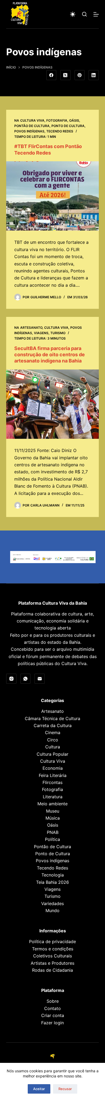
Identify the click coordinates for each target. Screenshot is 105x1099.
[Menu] (96, 14)
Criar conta (52, 1015)
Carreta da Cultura (53, 725)
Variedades (52, 903)
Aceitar (39, 1089)
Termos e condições (52, 948)
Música (53, 818)
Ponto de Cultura (68, 126)
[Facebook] (51, 75)
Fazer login (52, 1022)
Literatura (52, 796)
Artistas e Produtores (52, 963)
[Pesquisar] (84, 14)
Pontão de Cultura (32, 126)
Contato (52, 1008)
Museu (52, 811)
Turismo (57, 333)
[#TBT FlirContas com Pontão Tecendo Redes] (52, 196)
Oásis (74, 120)
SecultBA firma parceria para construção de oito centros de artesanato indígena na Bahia (49, 354)
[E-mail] (39, 679)
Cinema (52, 732)
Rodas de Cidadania (52, 970)
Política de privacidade (52, 941)
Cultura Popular (52, 754)
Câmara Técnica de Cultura (52, 718)
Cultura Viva (32, 120)
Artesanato (31, 328)
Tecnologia (52, 875)
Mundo (53, 910)
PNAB (52, 832)
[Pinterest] (80, 75)
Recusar (65, 1089)
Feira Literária (52, 775)
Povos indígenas (29, 131)
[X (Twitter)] (65, 75)
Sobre (53, 1001)
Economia (53, 768)
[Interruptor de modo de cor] (72, 14)
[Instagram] (11, 679)
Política (52, 839)
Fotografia (56, 120)
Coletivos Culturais (52, 955)
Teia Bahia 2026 (52, 882)
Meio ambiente (52, 803)
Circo (52, 739)
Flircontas (52, 782)
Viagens (41, 333)
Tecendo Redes (59, 131)
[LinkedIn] (94, 75)
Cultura (52, 746)
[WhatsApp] (25, 679)
